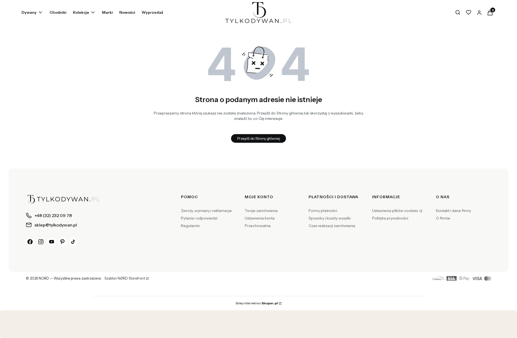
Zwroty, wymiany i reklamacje (206, 210)
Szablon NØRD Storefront (124, 278)
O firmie (443, 218)
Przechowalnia (258, 225)
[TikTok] (73, 241)
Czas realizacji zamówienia (332, 225)
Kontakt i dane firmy (453, 210)
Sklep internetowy (256, 303)
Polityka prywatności (390, 218)
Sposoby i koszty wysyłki (330, 218)
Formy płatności (323, 210)
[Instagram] (41, 241)
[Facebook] (30, 241)
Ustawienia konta (260, 218)
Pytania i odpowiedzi (199, 218)
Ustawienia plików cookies (395, 210)
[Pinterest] (62, 241)
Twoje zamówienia (261, 210)
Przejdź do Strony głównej (258, 138)
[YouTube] (51, 241)
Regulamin (190, 225)
